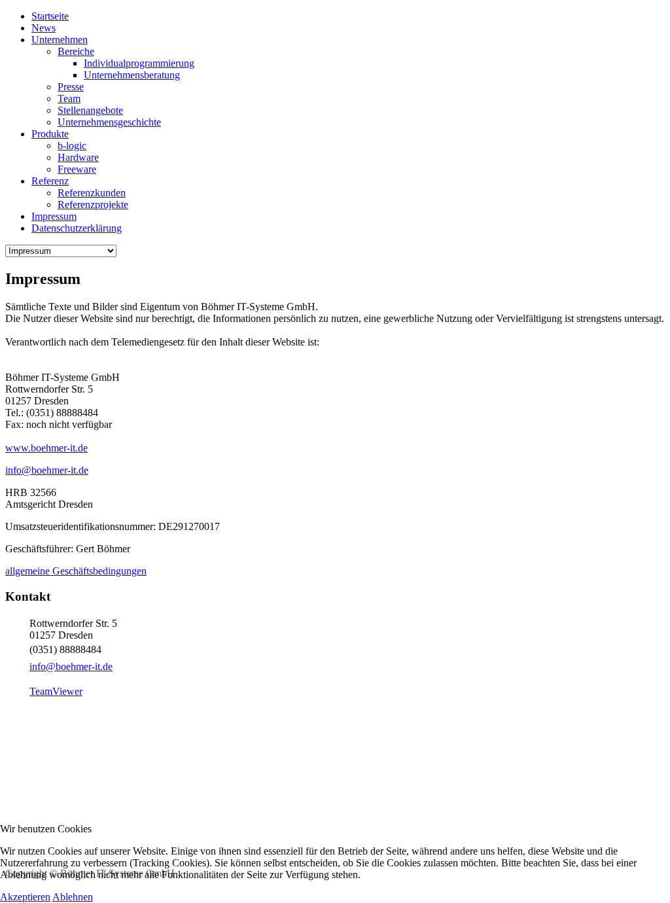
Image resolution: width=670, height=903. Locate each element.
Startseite (50, 16)
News (43, 27)
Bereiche (76, 51)
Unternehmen (59, 39)
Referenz (50, 180)
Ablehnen (72, 896)
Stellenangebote (90, 110)
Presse (71, 86)
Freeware (77, 169)
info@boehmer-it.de (46, 470)
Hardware (78, 157)
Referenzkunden (92, 192)
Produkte (50, 133)
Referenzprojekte (93, 204)
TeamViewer (55, 691)
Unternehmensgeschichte (109, 122)
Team (69, 98)
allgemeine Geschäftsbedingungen (76, 570)
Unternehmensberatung (132, 74)
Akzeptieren (25, 896)
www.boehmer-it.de (46, 447)
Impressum (54, 216)
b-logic (72, 145)
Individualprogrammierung (139, 63)
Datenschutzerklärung (76, 228)
